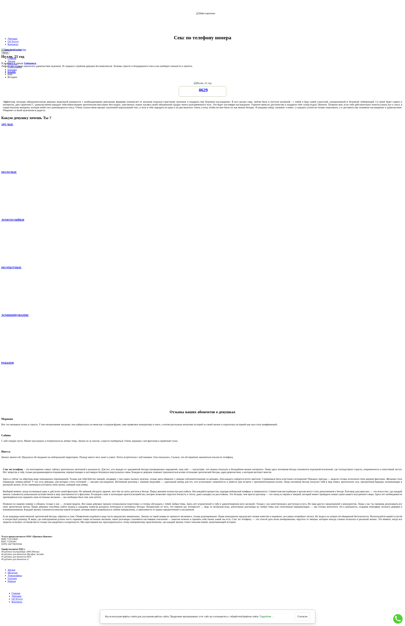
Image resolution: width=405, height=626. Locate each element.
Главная (12, 58)
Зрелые (11, 61)
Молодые (13, 64)
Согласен (302, 616)
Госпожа (12, 69)
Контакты (13, 44)
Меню (5, 53)
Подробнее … (266, 616)
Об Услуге (13, 41)
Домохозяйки (15, 67)
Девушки (12, 38)
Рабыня (12, 72)
